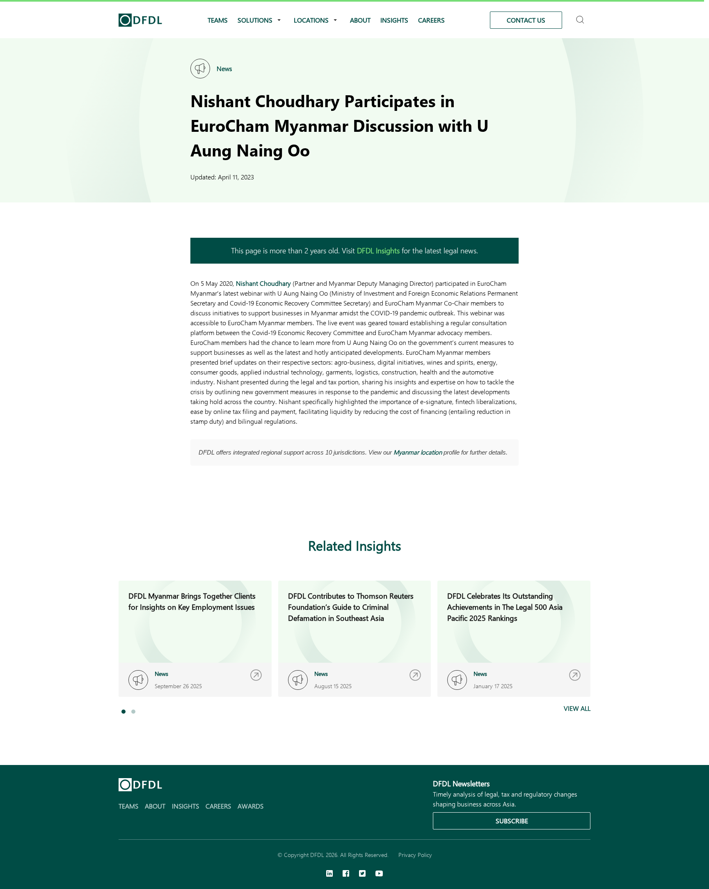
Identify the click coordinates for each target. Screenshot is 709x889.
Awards (250, 806)
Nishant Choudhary (263, 283)
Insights (394, 20)
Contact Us (526, 20)
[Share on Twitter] (228, 505)
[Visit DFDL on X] (362, 874)
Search (581, 16)
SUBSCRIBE (512, 820)
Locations (311, 20)
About (360, 20)
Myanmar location (417, 452)
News (224, 68)
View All (577, 708)
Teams (218, 20)
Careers (431, 20)
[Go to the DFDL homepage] (140, 20)
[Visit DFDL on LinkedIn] (329, 874)
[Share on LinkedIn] (195, 505)
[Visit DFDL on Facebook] (346, 874)
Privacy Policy (415, 855)
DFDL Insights (378, 250)
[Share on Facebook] (212, 505)
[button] (123, 712)
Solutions (255, 20)
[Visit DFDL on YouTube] (379, 874)
